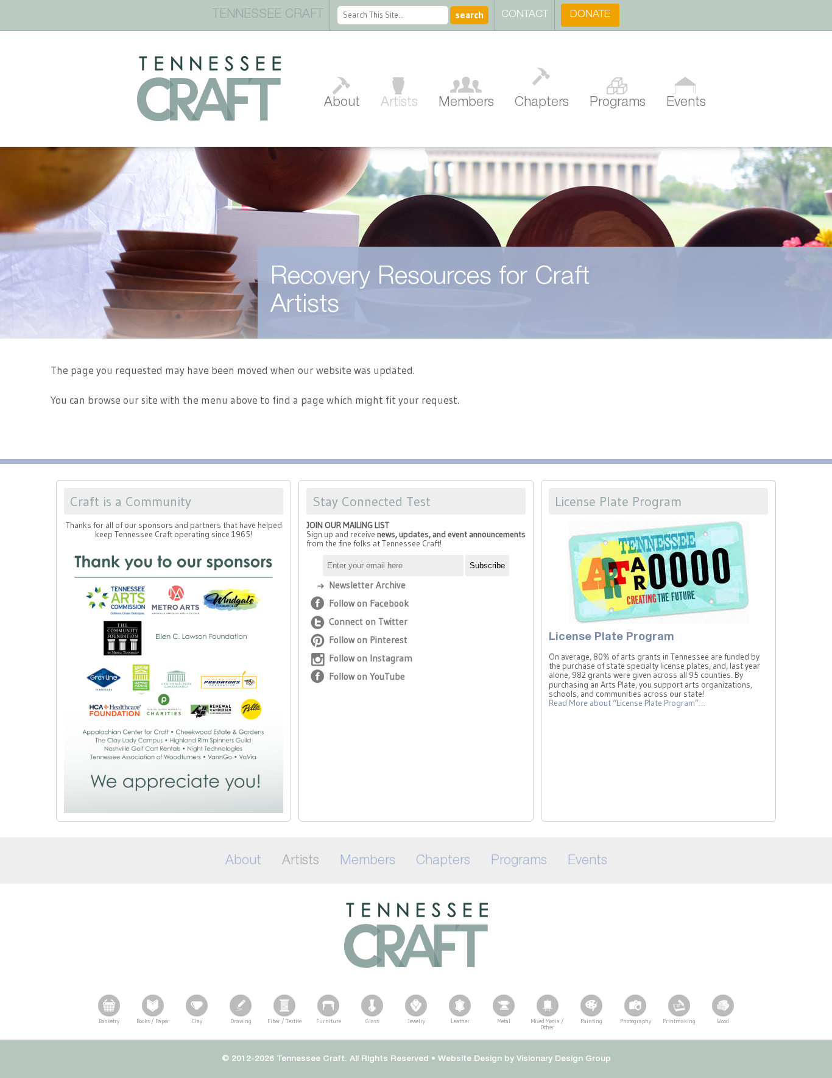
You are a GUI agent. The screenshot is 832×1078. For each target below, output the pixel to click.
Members (466, 103)
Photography (635, 1021)
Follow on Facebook (369, 603)
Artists (399, 103)
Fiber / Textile (284, 1021)
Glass (372, 1021)
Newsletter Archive (367, 585)
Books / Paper (152, 1021)
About (342, 103)
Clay (197, 1021)
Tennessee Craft (209, 89)
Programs (618, 103)
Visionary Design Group (563, 1059)
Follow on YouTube (367, 676)
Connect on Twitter (368, 621)
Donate (590, 15)
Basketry (109, 1021)
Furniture (328, 1021)
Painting (591, 1021)
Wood (723, 1021)
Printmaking (679, 1021)
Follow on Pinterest (368, 640)
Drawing (241, 1021)
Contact (524, 15)
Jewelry (416, 1021)
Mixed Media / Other (547, 1024)
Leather (460, 1021)
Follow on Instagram (370, 658)
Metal (504, 1021)
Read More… (627, 703)
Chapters (542, 103)
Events (686, 103)
